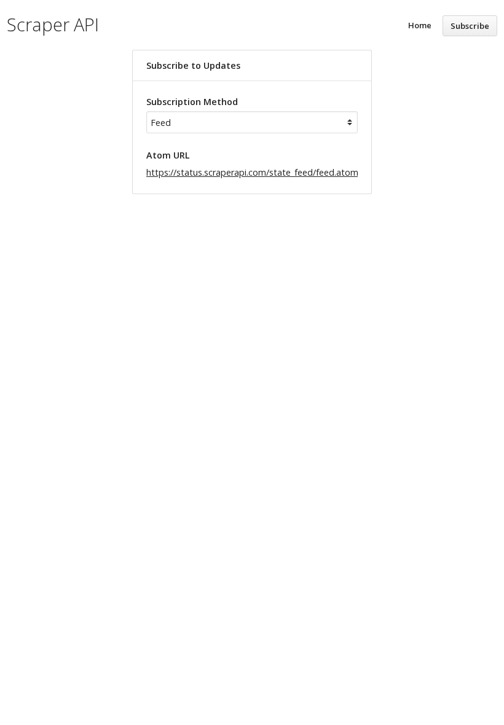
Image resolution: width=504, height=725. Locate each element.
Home (419, 25)
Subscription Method (192, 102)
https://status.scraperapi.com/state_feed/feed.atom (252, 172)
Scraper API (53, 24)
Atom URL (168, 155)
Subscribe (470, 25)
